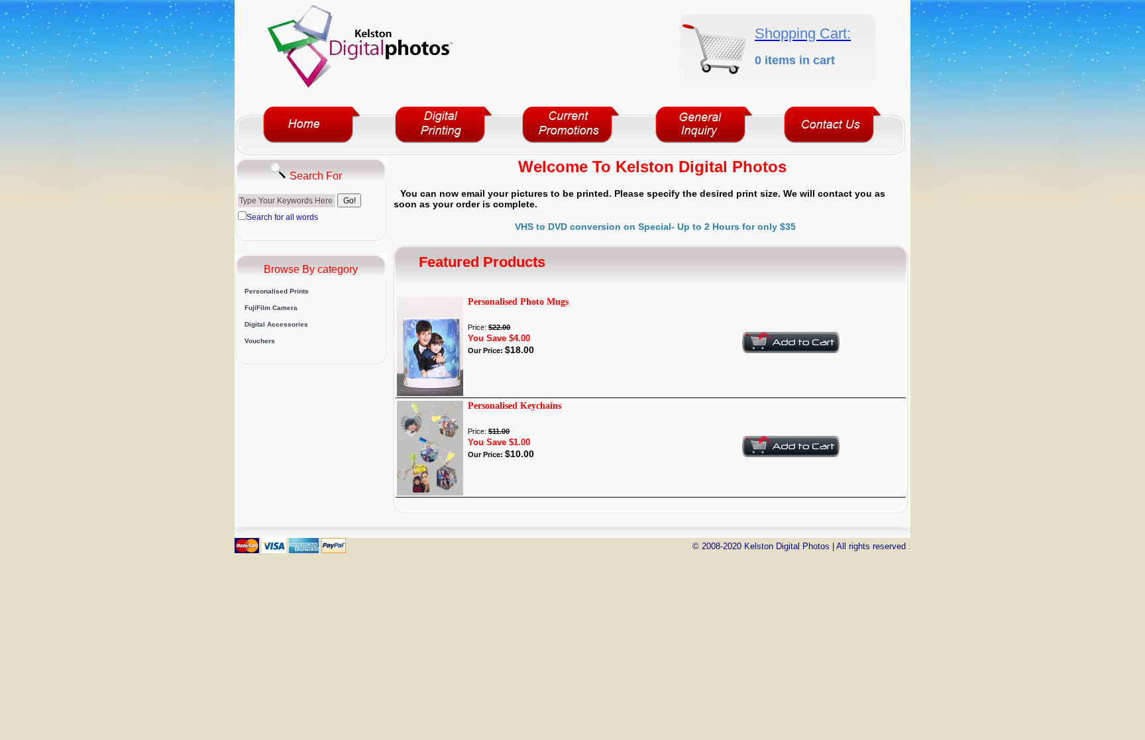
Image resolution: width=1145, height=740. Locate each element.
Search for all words (282, 217)
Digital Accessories (276, 324)
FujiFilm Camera (271, 307)
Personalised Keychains (514, 406)
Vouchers (260, 340)
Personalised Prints (277, 291)
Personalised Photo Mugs (518, 302)
